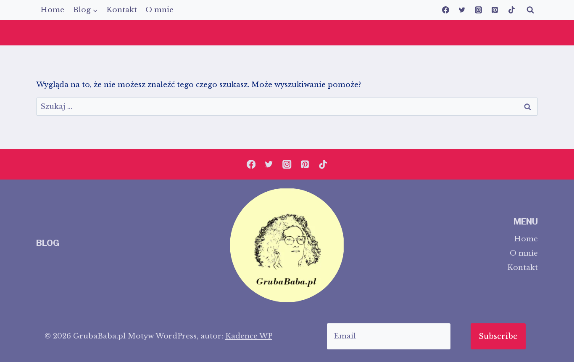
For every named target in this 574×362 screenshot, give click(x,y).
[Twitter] (462, 10)
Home (52, 9)
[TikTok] (511, 10)
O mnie (159, 9)
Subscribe (498, 336)
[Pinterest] (495, 10)
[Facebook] (446, 10)
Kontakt (121, 9)
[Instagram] (478, 10)
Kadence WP (248, 336)
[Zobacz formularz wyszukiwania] (530, 10)
